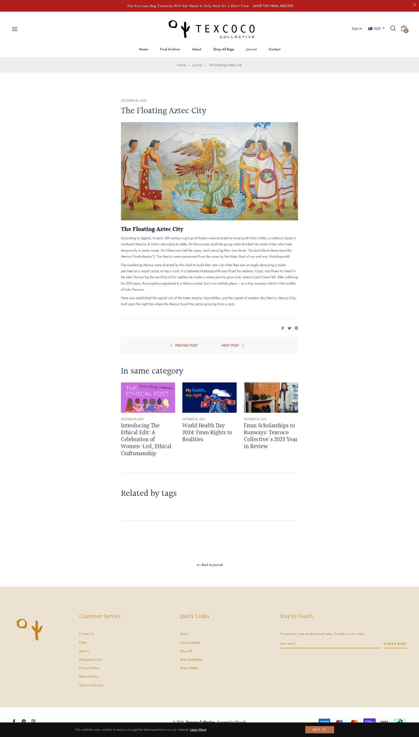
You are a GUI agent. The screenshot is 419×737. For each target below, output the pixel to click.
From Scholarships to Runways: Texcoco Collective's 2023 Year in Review (270, 436)
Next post (230, 345)
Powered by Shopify (231, 722)
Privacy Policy (89, 668)
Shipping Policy (90, 659)
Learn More (198, 729)
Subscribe (395, 643)
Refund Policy (89, 676)
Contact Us (87, 633)
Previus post (186, 345)
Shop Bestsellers (191, 659)
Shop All (186, 651)
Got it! (320, 730)
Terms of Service (91, 685)
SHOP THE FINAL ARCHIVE (273, 5)
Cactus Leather (190, 642)
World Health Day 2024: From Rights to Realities (207, 432)
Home (181, 65)
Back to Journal (212, 565)
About (184, 633)
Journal (197, 65)
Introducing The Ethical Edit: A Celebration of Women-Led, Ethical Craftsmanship (146, 439)
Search (84, 651)
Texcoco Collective (200, 722)
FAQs (83, 642)
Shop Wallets (189, 668)
